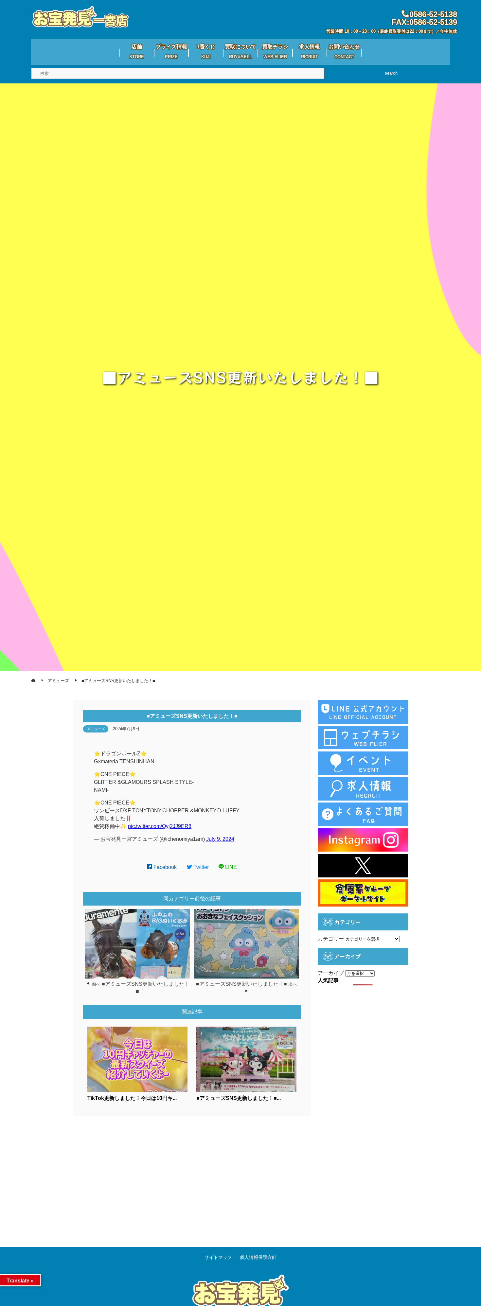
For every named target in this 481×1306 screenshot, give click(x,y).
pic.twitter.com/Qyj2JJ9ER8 (159, 826)
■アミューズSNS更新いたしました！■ (241, 984)
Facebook (164, 867)
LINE (230, 867)
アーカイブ (331, 973)
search (391, 73)
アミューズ (96, 729)
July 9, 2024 (220, 839)
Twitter (200, 867)
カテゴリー (331, 939)
